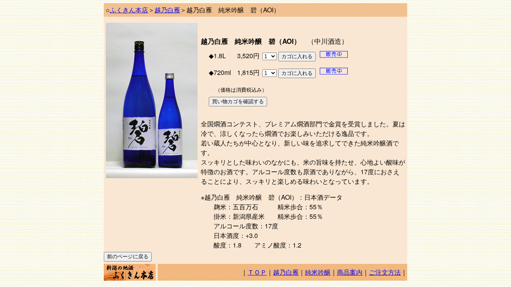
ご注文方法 (385, 272)
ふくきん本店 (129, 9)
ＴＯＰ (257, 272)
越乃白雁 (167, 9)
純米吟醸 (318, 272)
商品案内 (349, 272)
